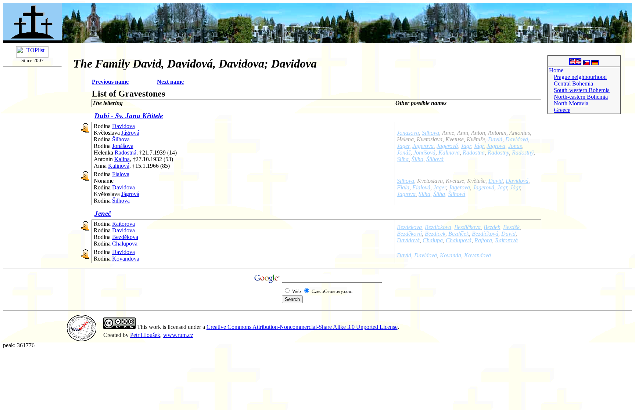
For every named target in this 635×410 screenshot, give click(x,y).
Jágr (479, 146)
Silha (403, 159)
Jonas (515, 146)
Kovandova (125, 258)
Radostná (125, 152)
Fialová (421, 187)
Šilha (417, 159)
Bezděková (409, 234)
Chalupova (124, 243)
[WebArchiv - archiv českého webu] (81, 339)
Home (556, 70)
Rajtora (483, 240)
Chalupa (433, 240)
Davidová (516, 139)
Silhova (430, 133)
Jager (403, 146)
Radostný (523, 152)
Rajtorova (123, 224)
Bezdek (492, 227)
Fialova (120, 174)
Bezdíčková (485, 234)
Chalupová (458, 240)
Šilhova (121, 139)
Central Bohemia (573, 83)
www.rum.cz (178, 335)
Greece (562, 110)
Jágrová (130, 133)
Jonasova (408, 133)
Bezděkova (125, 237)
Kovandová (477, 255)
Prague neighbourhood (580, 77)
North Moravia (571, 103)
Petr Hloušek (145, 335)
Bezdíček (458, 234)
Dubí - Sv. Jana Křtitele (128, 116)
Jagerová (447, 146)
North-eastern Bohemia (581, 97)
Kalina (122, 159)
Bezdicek (435, 234)
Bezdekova (409, 227)
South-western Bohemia (582, 90)
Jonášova (122, 146)
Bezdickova (438, 227)
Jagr (466, 146)
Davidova (123, 126)
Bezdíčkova (467, 227)
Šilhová (435, 159)
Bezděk (511, 227)
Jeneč (102, 213)
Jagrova (496, 146)
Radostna (474, 152)
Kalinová (118, 166)
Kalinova (449, 152)
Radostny (498, 152)
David (495, 139)
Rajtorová (506, 240)
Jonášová (424, 152)
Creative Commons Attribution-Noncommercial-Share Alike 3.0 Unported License (302, 327)
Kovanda (450, 255)
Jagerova (423, 146)
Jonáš (403, 152)
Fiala (403, 187)
